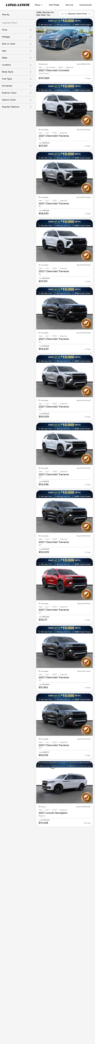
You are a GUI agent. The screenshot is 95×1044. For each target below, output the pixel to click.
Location (6, 65)
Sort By (64, 14)
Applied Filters (9, 23)
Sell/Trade (54, 5)
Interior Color (9, 100)
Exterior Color (9, 93)
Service (69, 5)
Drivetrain (7, 86)
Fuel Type (7, 79)
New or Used (8, 44)
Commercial (85, 5)
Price (4, 30)
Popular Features (10, 107)
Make (4, 58)
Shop (37, 5)
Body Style (7, 72)
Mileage (6, 37)
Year (4, 51)
